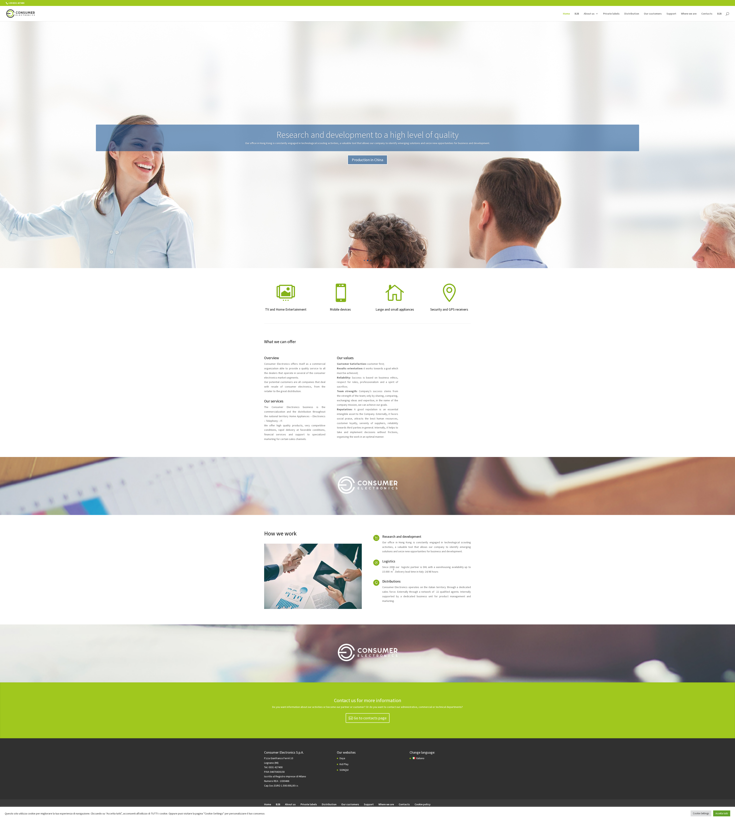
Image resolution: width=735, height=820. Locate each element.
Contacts (706, 13)
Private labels (611, 13)
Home (566, 13)
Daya (342, 758)
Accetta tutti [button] (721, 813)
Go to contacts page (370, 718)
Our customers (653, 13)
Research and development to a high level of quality (368, 134)
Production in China (367, 159)
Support (671, 13)
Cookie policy (422, 804)
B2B (577, 13)
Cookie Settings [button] (701, 813)
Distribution (631, 13)
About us (589, 13)
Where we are (689, 13)
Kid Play (344, 764)
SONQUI (344, 770)
